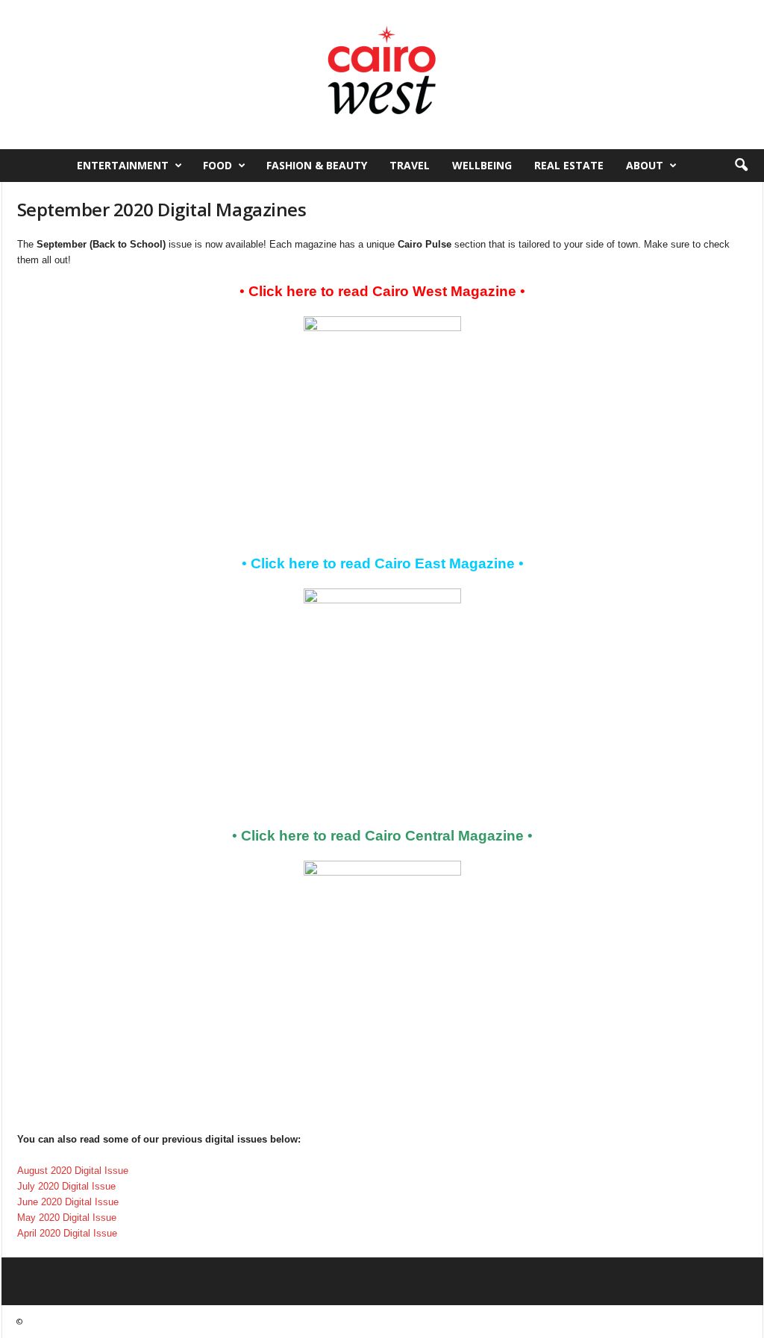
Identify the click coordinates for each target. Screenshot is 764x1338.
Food (217, 165)
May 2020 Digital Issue (66, 1217)
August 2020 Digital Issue (72, 1170)
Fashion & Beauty (316, 165)
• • (382, 291)
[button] (740, 165)
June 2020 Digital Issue (68, 1201)
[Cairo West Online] (382, 74)
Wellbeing (482, 165)
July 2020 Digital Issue (66, 1186)
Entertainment (123, 165)
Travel (409, 165)
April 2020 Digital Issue (67, 1233)
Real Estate (569, 165)
